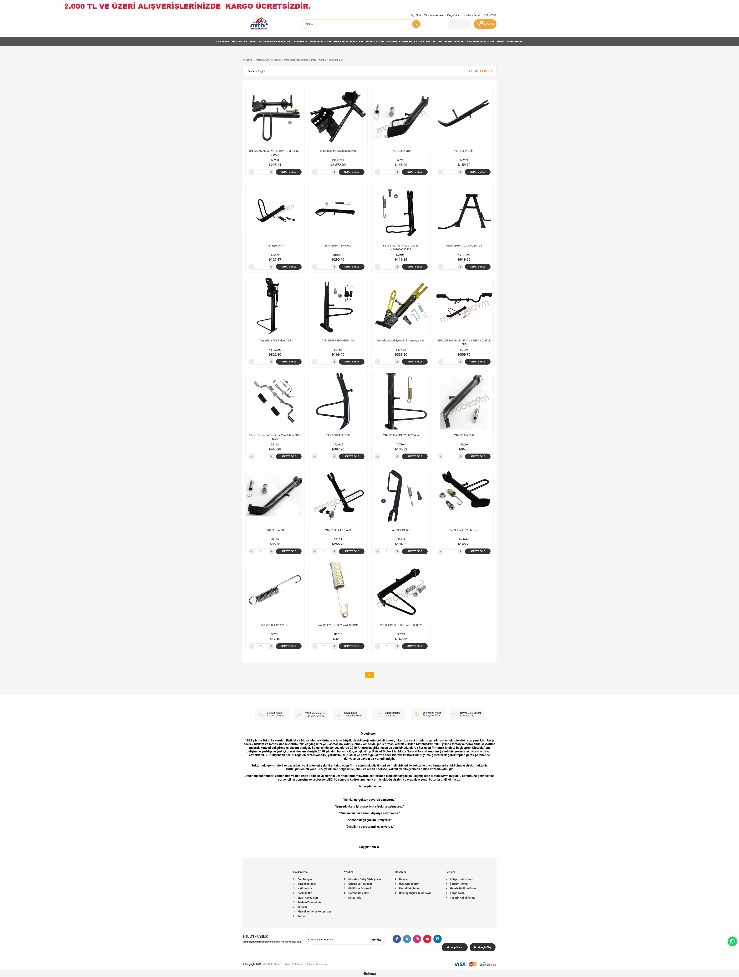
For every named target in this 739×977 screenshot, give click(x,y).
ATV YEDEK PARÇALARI (480, 41)
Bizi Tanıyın (305, 879)
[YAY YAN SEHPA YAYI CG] (275, 590)
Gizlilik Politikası (272, 964)
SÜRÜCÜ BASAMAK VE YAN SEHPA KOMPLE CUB (464, 342)
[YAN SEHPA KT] (275, 211)
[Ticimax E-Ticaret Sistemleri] (369, 974)
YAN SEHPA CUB (464, 435)
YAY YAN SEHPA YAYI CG (275, 624)
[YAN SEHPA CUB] (464, 401)
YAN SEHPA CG (275, 530)
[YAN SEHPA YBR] (401, 116)
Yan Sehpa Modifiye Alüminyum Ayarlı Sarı (401, 340)
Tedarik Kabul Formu (462, 897)
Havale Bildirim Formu (463, 888)
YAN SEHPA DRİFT (464, 150)
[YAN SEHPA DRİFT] (464, 116)
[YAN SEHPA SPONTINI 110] (338, 306)
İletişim (302, 906)
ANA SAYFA (222, 41)
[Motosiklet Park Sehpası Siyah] (338, 116)
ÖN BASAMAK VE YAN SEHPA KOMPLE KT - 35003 (275, 152)
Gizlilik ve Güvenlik (360, 888)
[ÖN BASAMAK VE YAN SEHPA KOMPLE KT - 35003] (275, 116)
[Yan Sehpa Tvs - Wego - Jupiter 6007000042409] (401, 211)
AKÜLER (437, 41)
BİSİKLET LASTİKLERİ (244, 41)
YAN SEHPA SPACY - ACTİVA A (401, 435)
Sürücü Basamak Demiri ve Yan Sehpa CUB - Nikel (275, 437)
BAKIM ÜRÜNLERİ (454, 41)
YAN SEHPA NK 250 (338, 435)
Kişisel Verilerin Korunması (314, 911)
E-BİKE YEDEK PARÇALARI (348, 41)
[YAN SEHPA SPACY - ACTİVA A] (401, 401)
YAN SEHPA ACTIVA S (338, 530)
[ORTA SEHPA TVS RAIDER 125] (464, 211)
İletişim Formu (459, 883)
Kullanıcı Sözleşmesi (317, 964)
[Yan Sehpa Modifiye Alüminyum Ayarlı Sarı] (401, 306)
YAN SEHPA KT (275, 245)
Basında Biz (305, 893)
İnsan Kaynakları (308, 897)
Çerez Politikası (293, 964)
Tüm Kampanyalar (434, 15)
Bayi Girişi (416, 15)
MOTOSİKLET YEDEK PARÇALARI (312, 41)
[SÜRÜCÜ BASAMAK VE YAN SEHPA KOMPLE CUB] (464, 306)
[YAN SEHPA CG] (275, 495)
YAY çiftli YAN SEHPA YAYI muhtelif (338, 624)
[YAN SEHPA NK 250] (338, 401)
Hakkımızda (305, 888)
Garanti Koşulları (358, 893)
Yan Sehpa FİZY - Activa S (464, 530)
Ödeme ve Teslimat (360, 883)
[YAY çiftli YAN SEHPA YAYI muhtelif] (338, 590)
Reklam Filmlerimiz (309, 902)
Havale (403, 879)
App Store (456, 947)
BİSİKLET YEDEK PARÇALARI (275, 41)
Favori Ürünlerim (409, 888)
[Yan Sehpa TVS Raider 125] (275, 306)
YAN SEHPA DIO (401, 530)
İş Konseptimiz (307, 883)
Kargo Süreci (454, 15)
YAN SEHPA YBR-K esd (338, 245)
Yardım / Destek (472, 15)
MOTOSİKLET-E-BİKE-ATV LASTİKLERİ (408, 41)
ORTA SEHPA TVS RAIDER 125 (464, 245)
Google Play (484, 947)
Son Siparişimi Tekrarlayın (415, 893)
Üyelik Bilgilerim (409, 883)
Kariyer (302, 916)
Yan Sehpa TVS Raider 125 (275, 340)
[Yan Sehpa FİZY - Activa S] (464, 495)
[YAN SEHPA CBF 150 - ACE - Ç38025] (401, 590)
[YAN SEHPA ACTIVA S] (338, 495)
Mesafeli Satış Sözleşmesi (364, 879)
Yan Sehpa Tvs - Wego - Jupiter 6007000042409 (401, 247)
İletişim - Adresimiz (462, 879)
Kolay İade (354, 897)
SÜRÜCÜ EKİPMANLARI (510, 41)
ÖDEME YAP (490, 15)
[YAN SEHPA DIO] (401, 495)
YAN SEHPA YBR (401, 150)
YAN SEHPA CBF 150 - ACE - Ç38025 (401, 624)
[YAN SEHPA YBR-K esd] (338, 211)
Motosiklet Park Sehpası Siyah (338, 150)
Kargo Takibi (457, 893)
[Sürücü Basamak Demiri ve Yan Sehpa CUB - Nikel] (275, 401)
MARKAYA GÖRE (375, 41)
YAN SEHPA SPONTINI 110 (338, 340)
